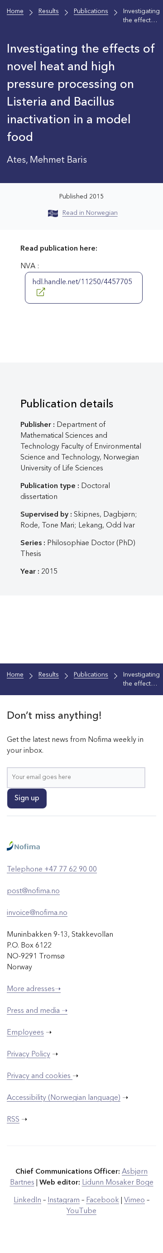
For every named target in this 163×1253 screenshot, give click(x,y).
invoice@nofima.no (37, 913)
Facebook (102, 1200)
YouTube (81, 1211)
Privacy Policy (28, 1054)
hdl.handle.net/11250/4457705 (82, 282)
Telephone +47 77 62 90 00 (52, 869)
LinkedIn (27, 1200)
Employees (25, 1032)
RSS (13, 1119)
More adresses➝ (34, 989)
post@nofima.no (33, 891)
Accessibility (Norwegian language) (63, 1098)
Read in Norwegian (90, 213)
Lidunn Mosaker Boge (117, 1182)
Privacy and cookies (39, 1076)
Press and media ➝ (37, 1011)
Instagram (64, 1200)
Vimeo (134, 1200)
